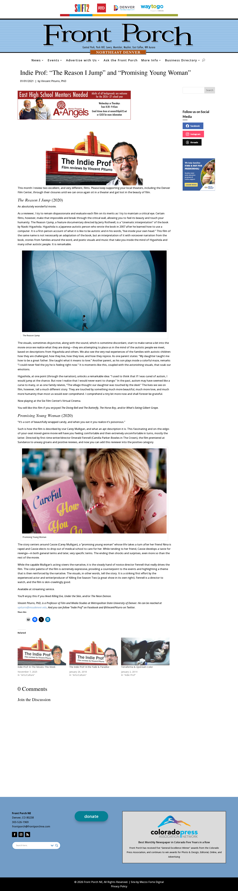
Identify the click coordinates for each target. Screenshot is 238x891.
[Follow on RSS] (27, 834)
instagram (195, 134)
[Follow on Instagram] (21, 834)
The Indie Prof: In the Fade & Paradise (89, 666)
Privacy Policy (119, 886)
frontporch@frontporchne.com (31, 826)
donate (91, 816)
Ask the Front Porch (121, 60)
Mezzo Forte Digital (152, 882)
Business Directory (181, 60)
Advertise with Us (81, 60)
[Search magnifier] (56, 845)
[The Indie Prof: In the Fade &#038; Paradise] (93, 651)
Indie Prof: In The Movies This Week (36, 666)
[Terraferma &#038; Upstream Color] (145, 651)
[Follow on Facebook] (14, 834)
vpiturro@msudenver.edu (32, 607)
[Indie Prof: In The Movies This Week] (42, 651)
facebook (195, 125)
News (36, 60)
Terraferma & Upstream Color (137, 666)
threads (194, 142)
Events (53, 60)
